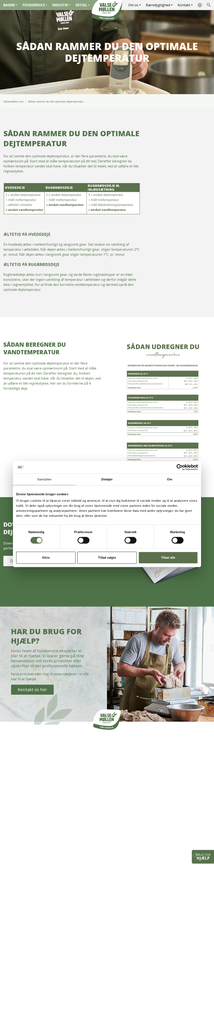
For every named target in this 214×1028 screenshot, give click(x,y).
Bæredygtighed (158, 5)
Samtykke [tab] (44, 479)
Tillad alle (168, 557)
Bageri (9, 5)
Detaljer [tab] (107, 479)
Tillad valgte (107, 557)
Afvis (46, 557)
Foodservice (34, 5)
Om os (133, 5)
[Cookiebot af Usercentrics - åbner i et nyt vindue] (179, 467)
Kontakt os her (32, 689)
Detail (81, 5)
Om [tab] (169, 479)
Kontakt (184, 5)
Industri (60, 5)
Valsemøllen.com (13, 101)
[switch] (83, 540)
